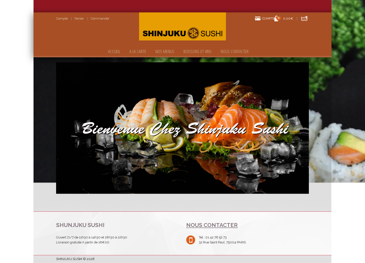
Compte (62, 18)
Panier (79, 18)
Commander (100, 18)
